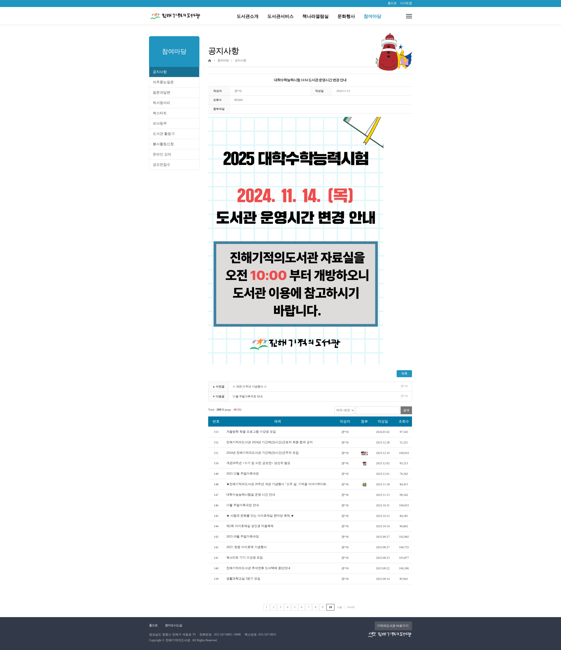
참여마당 (372, 16)
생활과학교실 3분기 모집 (243, 578)
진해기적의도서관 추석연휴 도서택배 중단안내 (258, 568)
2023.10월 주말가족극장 (242, 536)
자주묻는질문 (163, 82)
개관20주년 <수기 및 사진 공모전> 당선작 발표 (258, 463)
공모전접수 (161, 164)
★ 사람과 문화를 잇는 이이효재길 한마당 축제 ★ (260, 515)
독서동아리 (161, 103)
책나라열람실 (315, 16)
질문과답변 (161, 92)
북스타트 (160, 113)
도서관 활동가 (164, 134)
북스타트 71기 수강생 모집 (244, 557)
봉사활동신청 (163, 144)
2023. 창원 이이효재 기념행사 (246, 547)
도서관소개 (248, 16)
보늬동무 (160, 123)
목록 (404, 373)
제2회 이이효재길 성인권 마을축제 (249, 526)
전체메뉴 (407, 16)
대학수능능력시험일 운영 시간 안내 (250, 494)
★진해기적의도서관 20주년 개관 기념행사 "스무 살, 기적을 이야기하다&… (277, 484)
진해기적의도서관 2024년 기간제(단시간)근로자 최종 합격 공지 (269, 442)
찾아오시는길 (173, 625)
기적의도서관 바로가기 (392, 625)
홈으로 (392, 3)
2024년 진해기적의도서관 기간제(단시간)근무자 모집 (262, 452)
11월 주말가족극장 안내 (248, 396)
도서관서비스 (280, 16)
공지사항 (160, 72)
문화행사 (346, 16)
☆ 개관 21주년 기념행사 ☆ (250, 386)
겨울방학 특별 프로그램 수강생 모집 (251, 431)
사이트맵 (406, 3)
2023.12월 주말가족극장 (242, 473)
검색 (406, 410)
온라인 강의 (162, 154)
